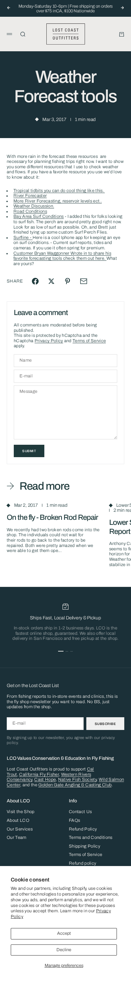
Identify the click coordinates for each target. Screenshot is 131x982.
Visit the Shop (21, 811)
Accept (64, 933)
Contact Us (80, 811)
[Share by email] (84, 281)
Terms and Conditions (91, 837)
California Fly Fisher (39, 774)
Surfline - (23, 237)
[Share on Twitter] (51, 281)
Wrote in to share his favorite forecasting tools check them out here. (62, 256)
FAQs (74, 820)
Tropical (22, 190)
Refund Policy (83, 829)
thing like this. (90, 190)
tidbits (37, 190)
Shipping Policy (84, 846)
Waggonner (58, 253)
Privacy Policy (49, 341)
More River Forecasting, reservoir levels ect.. (57, 201)
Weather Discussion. (33, 206)
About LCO (18, 820)
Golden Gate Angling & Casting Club (75, 785)
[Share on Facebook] (35, 281)
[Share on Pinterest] (67, 281)
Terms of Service (89, 341)
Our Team (17, 837)
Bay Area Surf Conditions (38, 216)
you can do (55, 190)
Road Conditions (30, 211)
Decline (63, 949)
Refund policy (82, 863)
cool (71, 190)
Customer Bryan (30, 253)
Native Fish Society (77, 779)
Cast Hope (45, 779)
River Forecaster (30, 195)
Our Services (20, 829)
